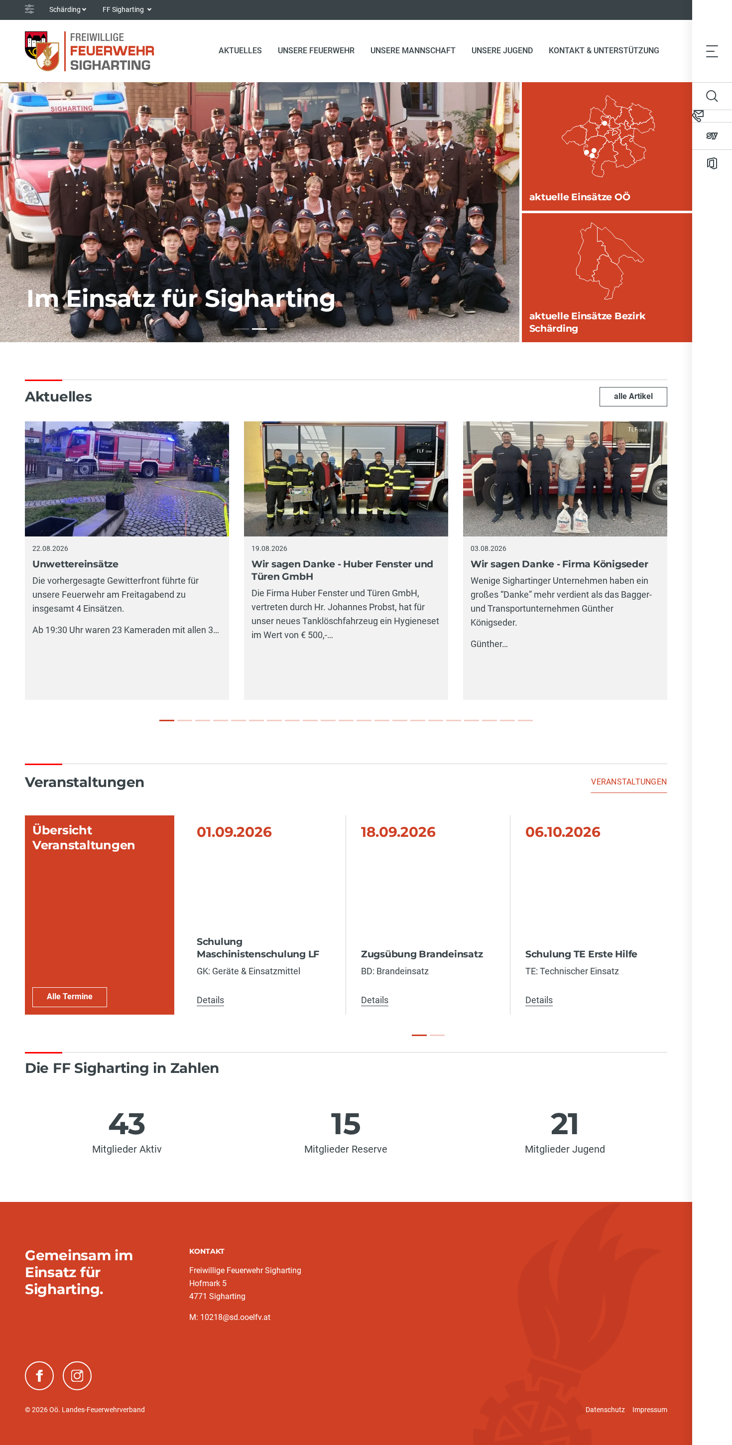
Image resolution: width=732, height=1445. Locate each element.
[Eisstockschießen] (525, 720)
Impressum (649, 1410)
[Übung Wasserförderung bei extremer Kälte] (489, 720)
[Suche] (712, 96)
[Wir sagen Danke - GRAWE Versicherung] (364, 720)
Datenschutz (605, 1410)
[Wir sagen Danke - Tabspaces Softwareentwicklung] (238, 720)
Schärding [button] (65, 9)
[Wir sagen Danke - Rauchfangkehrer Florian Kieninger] (310, 720)
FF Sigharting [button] (124, 9)
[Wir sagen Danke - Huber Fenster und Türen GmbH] (184, 720)
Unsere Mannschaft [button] (413, 50)
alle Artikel (633, 396)
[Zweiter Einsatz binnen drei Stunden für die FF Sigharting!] (274, 720)
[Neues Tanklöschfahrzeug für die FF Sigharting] (453, 720)
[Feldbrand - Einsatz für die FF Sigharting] (292, 720)
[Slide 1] (419, 1035)
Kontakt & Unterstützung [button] (604, 50)
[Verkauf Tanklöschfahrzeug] (507, 720)
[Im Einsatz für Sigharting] (241, 329)
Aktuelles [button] (240, 50)
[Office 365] (712, 163)
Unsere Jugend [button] (502, 50)
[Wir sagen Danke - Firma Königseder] (202, 720)
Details (210, 1000)
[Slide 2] (437, 1035)
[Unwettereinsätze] (166, 720)
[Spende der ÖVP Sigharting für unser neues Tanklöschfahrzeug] (381, 720)
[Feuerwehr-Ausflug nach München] (346, 720)
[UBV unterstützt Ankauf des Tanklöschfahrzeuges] (220, 720)
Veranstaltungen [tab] (629, 782)
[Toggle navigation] (712, 51)
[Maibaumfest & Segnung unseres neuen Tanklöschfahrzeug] (417, 720)
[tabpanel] (346, 915)
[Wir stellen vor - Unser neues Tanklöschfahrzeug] (399, 720)
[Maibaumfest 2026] (471, 720)
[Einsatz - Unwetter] (328, 720)
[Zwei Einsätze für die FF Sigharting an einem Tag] (435, 720)
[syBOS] (712, 136)
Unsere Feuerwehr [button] (316, 50)
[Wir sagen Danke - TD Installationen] (256, 720)
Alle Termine (70, 996)
